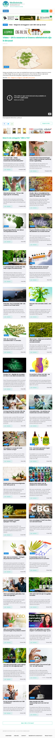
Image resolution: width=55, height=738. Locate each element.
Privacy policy (48, 735)
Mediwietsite (16, 2)
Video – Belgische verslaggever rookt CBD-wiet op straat (21, 77)
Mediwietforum (15, 5)
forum (44, 11)
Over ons (16, 735)
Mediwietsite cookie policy (35, 735)
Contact (23, 735)
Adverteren (8, 735)
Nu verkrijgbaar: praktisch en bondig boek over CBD (25, 25)
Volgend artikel (46, 123)
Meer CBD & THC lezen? (27, 723)
